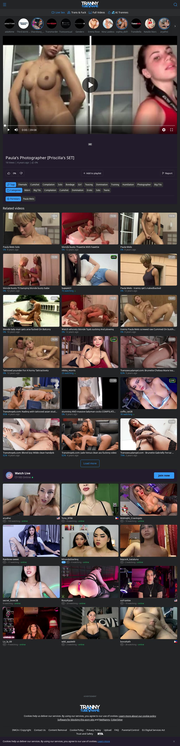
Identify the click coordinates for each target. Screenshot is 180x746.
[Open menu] (4, 4)
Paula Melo (28, 198)
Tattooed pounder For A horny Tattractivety (26, 370)
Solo (98, 190)
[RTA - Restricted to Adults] (100, 734)
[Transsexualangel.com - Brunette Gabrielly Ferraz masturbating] (148, 437)
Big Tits (37, 190)
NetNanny (104, 719)
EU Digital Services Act (153, 730)
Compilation (50, 190)
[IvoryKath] (148, 626)
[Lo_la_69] (31, 626)
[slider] (90, 125)
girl (80, 184)
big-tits (158, 184)
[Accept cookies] (174, 741)
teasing (89, 184)
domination (102, 184)
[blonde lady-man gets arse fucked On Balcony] (31, 314)
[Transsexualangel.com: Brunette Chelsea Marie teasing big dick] (148, 355)
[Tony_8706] (90, 503)
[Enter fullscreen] (171, 129)
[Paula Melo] (148, 232)
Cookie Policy (77, 730)
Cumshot (64, 190)
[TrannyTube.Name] (89, 5)
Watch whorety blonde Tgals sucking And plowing (88, 329)
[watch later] (7, 217)
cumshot (34, 184)
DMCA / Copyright (21, 730)
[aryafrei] (31, 503)
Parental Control (130, 730)
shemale (22, 184)
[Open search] (175, 4)
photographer (144, 184)
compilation (48, 184)
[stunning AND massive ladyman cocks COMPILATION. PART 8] (90, 396)
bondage (70, 184)
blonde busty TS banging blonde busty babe (26, 288)
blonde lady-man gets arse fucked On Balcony (27, 329)
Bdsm (27, 190)
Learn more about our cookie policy (137, 716)
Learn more (104, 741)
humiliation (128, 184)
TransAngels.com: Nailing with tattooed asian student (30, 411)
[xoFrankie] (148, 585)
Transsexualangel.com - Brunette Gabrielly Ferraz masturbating (147, 453)
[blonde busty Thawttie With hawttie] (90, 232)
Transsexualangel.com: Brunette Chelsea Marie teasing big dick (147, 370)
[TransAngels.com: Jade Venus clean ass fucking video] (90, 437)
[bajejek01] (90, 273)
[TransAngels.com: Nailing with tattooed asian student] (31, 396)
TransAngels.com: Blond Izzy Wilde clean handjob (28, 453)
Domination (77, 190)
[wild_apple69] (90, 626)
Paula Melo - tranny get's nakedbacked (140, 288)
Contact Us (40, 730)
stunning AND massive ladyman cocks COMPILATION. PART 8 (88, 411)
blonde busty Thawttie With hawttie (80, 247)
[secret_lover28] (31, 585)
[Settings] (163, 129)
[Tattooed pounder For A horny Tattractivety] (31, 355)
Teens (107, 190)
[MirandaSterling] (90, 544)
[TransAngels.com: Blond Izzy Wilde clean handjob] (31, 437)
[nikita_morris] (90, 355)
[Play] (90, 85)
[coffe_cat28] (148, 396)
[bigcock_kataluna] (148, 544)
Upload (107, 730)
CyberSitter (117, 719)
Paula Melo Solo (11, 247)
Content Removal (58, 730)
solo (60, 184)
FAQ (116, 730)
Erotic (89, 190)
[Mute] (16, 129)
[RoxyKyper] (90, 585)
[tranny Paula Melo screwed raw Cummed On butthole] (148, 314)
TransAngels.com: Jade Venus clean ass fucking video (89, 453)
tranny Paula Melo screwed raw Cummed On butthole (147, 329)
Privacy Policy (94, 730)
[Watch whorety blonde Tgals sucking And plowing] (90, 314)
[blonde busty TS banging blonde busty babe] (31, 273)
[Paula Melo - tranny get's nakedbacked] (148, 273)
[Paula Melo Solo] (31, 232)
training (115, 184)
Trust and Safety (84, 733)
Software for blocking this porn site (76, 719)
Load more (90, 463)
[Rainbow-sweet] (31, 544)
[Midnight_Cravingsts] (148, 503)
